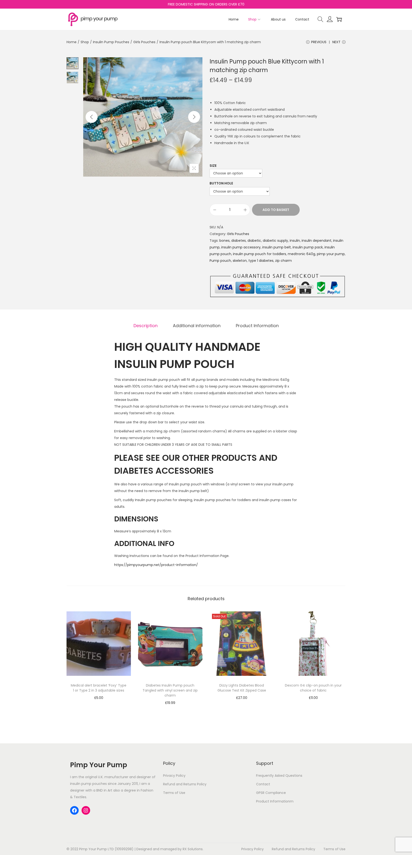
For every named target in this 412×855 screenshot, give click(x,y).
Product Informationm (275, 801)
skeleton (240, 260)
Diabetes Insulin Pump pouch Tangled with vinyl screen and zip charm (170, 690)
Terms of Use (174, 792)
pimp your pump (331, 254)
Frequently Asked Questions (279, 775)
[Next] (194, 117)
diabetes (238, 240)
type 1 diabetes (260, 260)
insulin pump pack (308, 247)
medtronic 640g (301, 254)
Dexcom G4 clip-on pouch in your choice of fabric (313, 688)
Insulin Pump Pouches (111, 42)
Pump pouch (220, 260)
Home (72, 42)
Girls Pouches (144, 42)
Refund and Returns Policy (184, 784)
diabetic (254, 240)
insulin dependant (316, 240)
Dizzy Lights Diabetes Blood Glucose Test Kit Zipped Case (241, 688)
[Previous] (92, 117)
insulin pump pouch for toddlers (259, 254)
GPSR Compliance (271, 792)
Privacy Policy (174, 775)
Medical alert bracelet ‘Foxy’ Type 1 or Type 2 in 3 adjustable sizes (98, 688)
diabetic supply (275, 240)
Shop (85, 42)
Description (146, 326)
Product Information (257, 326)
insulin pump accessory (241, 247)
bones (224, 240)
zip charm (283, 260)
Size (213, 165)
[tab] (146, 325)
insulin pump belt (276, 247)
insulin (295, 240)
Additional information (197, 326)
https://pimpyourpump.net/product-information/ (156, 564)
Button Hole (221, 183)
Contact (263, 784)
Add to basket (276, 209)
